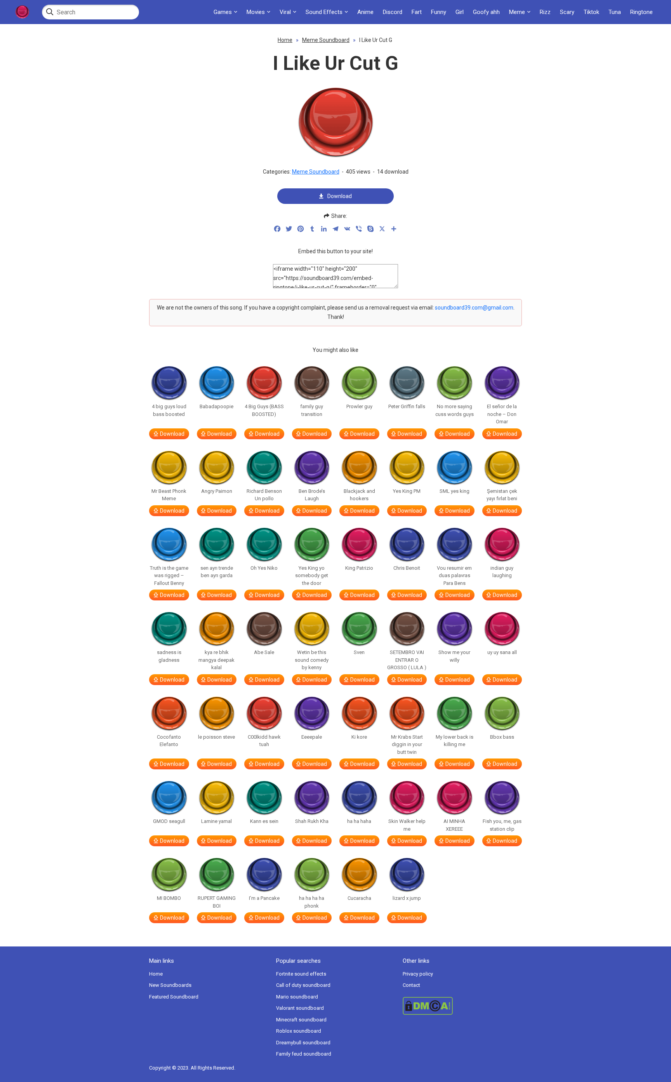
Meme (517, 12)
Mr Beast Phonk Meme (168, 495)
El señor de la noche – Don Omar (502, 414)
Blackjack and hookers (359, 495)
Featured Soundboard (173, 997)
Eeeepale (311, 737)
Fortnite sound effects (301, 974)
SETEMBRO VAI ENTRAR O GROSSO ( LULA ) (406, 659)
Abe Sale (264, 652)
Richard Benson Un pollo (264, 495)
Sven (359, 652)
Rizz (545, 12)
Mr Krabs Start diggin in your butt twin (407, 744)
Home (285, 40)
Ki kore (359, 737)
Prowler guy (359, 406)
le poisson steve (216, 737)
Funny (438, 12)
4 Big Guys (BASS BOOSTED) (264, 410)
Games (223, 12)
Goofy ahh (486, 12)
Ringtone (641, 12)
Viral (285, 12)
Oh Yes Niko (264, 568)
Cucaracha (359, 898)
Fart (417, 12)
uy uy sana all (502, 652)
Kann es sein (264, 821)
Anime (365, 12)
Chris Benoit (406, 568)
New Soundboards (170, 985)
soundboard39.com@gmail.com (474, 307)
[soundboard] (22, 12)
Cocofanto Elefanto (169, 741)
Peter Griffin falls (406, 406)
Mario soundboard (297, 997)
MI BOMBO (169, 898)
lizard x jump (407, 898)
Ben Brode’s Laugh (312, 495)
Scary (567, 12)
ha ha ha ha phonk (311, 902)
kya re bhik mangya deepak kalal (216, 659)
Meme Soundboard (325, 40)
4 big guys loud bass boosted (169, 410)
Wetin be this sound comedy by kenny (312, 659)
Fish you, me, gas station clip (502, 825)
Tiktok (591, 12)
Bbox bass (502, 737)
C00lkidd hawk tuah (264, 741)
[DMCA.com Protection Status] (462, 1006)
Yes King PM (407, 491)
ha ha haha (359, 821)
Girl (459, 12)
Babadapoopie (216, 406)
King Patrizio (359, 568)
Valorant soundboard (300, 1008)
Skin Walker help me (407, 825)
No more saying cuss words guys (454, 410)
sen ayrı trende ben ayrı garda (216, 572)
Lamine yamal (216, 821)
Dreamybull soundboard (303, 1042)
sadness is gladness (169, 656)
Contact (411, 985)
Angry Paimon (216, 491)
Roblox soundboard (298, 1031)
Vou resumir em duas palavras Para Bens (454, 575)
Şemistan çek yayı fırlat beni (502, 495)
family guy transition (311, 410)
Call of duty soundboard (303, 985)
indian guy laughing (501, 572)
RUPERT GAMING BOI (217, 902)
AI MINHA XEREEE (454, 825)
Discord (392, 12)
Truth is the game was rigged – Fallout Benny (169, 575)
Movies (256, 12)
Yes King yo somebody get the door (311, 575)
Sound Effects (324, 12)
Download (339, 196)
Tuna (614, 12)
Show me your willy (454, 656)
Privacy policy (418, 974)
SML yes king (454, 491)
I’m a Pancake (264, 898)
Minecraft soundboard (301, 1020)
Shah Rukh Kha (312, 821)
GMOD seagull (169, 821)
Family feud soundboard (303, 1054)
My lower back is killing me (454, 741)
